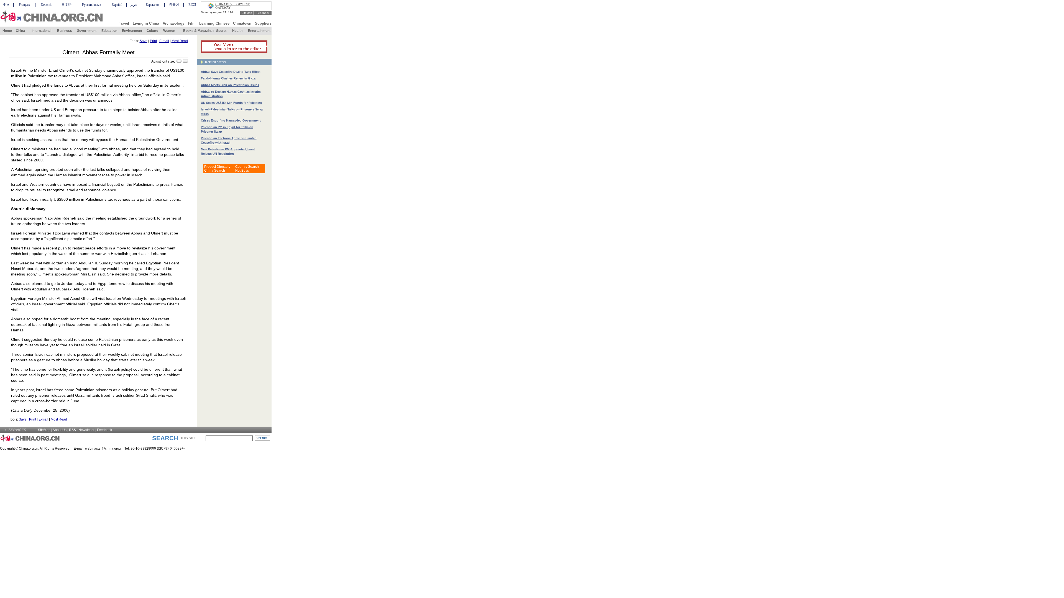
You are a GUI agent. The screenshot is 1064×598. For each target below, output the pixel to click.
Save (143, 41)
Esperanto (152, 5)
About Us (59, 430)
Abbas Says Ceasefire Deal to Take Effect (230, 71)
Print (153, 41)
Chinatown (242, 23)
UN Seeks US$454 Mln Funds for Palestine (231, 102)
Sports (221, 31)
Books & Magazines (198, 31)
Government (86, 31)
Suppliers (263, 23)
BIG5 (192, 5)
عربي (133, 5)
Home (7, 31)
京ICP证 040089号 (171, 448)
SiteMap (247, 12)
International (41, 31)
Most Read (180, 41)
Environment (132, 31)
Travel (124, 23)
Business (64, 31)
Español (117, 5)
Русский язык (91, 5)
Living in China (146, 23)
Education (109, 31)
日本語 (66, 5)
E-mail (164, 41)
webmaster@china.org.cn (104, 448)
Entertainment (259, 31)
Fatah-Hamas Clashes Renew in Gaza (228, 78)
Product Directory (217, 167)
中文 (6, 5)
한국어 (174, 5)
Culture (152, 31)
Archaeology (173, 23)
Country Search (247, 167)
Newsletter (86, 430)
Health (237, 31)
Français (24, 5)
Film (192, 23)
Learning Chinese (214, 23)
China (20, 31)
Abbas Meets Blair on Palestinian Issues (230, 85)
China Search (214, 170)
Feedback (263, 12)
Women (169, 31)
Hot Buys (242, 170)
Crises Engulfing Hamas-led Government (231, 120)
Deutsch (46, 5)
